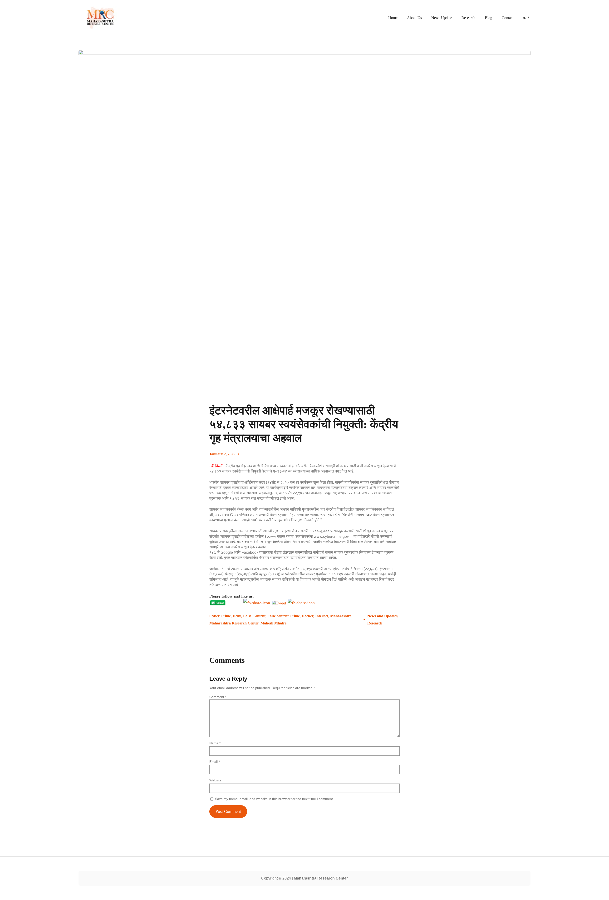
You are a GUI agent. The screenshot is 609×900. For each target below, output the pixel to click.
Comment (217, 697)
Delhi (237, 616)
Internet (321, 616)
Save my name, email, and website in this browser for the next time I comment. (274, 799)
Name (215, 743)
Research (374, 623)
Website (215, 780)
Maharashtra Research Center (234, 623)
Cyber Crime (220, 616)
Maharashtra (341, 616)
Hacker (307, 616)
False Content (254, 616)
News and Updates (382, 616)
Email (214, 762)
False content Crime (283, 616)
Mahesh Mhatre (273, 623)
